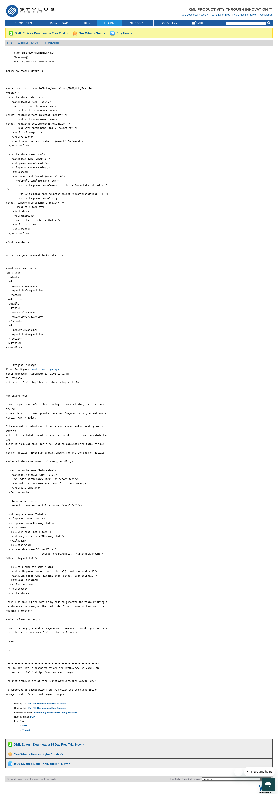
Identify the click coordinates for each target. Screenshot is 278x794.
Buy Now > (124, 33)
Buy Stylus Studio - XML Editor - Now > (42, 763)
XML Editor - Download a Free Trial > (41, 33)
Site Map (11, 779)
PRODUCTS (23, 23)
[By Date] (35, 43)
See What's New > (92, 33)
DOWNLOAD (59, 23)
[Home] (10, 43)
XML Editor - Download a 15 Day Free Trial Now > (49, 744)
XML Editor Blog (221, 14)
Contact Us (266, 14)
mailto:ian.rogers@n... (47, 369)
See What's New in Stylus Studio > (38, 754)
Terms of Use (37, 779)
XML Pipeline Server (245, 14)
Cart (200, 22)
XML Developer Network (194, 14)
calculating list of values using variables (55, 712)
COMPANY (170, 23)
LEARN (109, 23)
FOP (32, 716)
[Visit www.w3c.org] (265, 793)
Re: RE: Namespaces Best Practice (47, 703)
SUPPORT (137, 23)
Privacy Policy (23, 779)
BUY (87, 23)
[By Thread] (22, 43)
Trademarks (50, 779)
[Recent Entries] (51, 43)
